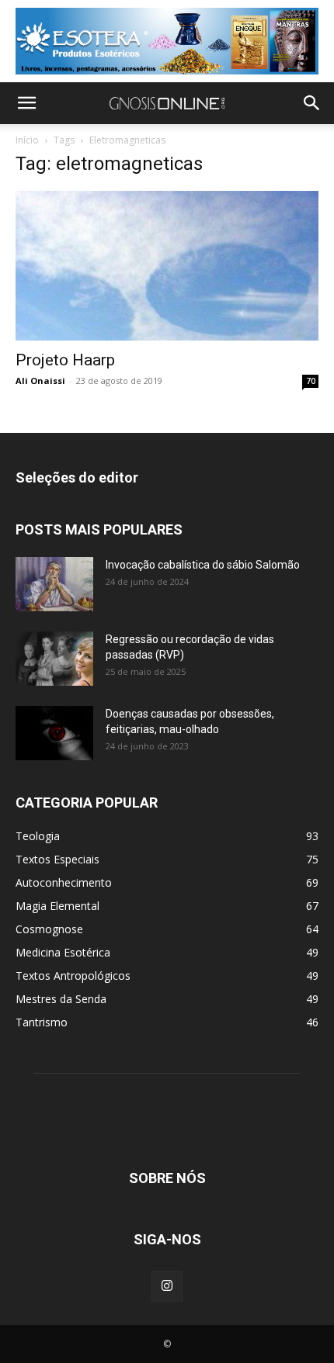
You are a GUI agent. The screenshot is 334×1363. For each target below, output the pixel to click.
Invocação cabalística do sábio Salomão (203, 565)
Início (27, 140)
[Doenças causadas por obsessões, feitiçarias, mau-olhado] (54, 733)
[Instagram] (167, 1286)
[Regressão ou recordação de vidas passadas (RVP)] (54, 658)
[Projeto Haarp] (167, 266)
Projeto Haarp (65, 360)
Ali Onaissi (40, 380)
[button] (26, 103)
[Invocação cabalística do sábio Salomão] (54, 584)
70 (310, 380)
